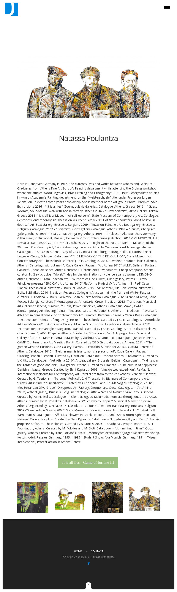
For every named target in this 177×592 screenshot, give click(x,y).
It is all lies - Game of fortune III (88, 462)
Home (78, 551)
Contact (97, 551)
